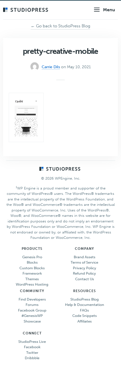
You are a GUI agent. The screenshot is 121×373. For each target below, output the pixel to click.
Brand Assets (84, 257)
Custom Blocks (32, 268)
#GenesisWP (32, 316)
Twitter (32, 352)
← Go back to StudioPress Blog (60, 25)
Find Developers (32, 299)
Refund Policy (84, 273)
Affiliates (84, 321)
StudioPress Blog (84, 299)
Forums (32, 305)
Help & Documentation (84, 305)
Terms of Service (84, 262)
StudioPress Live (32, 341)
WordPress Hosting (32, 284)
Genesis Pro (32, 257)
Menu (109, 9)
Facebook (32, 347)
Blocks (32, 262)
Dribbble (32, 358)
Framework (32, 273)
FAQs (84, 310)
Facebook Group (32, 310)
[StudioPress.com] (26, 10)
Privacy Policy (84, 268)
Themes (32, 279)
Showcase (32, 321)
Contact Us (84, 279)
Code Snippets (84, 316)
